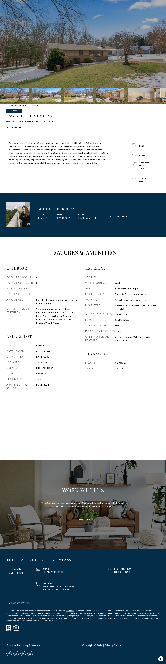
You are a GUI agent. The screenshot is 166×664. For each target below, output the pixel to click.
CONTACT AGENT (119, 217)
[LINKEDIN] (23, 653)
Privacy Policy (113, 645)
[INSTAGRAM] (16, 653)
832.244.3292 (63, 218)
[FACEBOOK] (9, 653)
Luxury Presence (30, 645)
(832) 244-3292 (122, 572)
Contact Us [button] (83, 519)
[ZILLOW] (30, 653)
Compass (70, 611)
